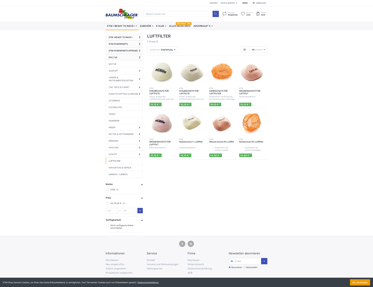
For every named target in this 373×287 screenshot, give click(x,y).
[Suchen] (216, 14)
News (245, 3)
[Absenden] (264, 261)
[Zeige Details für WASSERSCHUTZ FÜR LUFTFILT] (251, 72)
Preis (108, 197)
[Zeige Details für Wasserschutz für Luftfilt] (222, 123)
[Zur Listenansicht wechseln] (244, 49)
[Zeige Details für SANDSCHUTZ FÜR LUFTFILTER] (222, 72)
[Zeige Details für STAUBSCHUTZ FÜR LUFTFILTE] (162, 72)
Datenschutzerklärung (148, 282)
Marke (109, 184)
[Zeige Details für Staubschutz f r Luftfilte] (192, 123)
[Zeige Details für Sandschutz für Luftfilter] (251, 123)
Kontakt (214, 3)
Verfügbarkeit (113, 219)
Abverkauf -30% (184, 23)
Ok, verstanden (360, 282)
